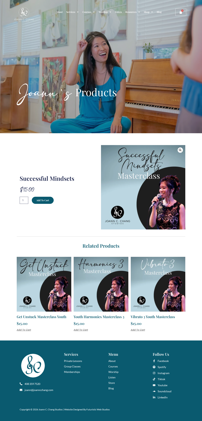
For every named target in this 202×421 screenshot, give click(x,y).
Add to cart (42, 200)
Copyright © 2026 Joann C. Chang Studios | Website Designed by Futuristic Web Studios (65, 409)
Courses (87, 11)
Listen (118, 11)
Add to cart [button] (24, 330)
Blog (159, 11)
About (59, 11)
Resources (130, 11)
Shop (146, 11)
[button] (180, 150)
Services (70, 11)
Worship (103, 11)
